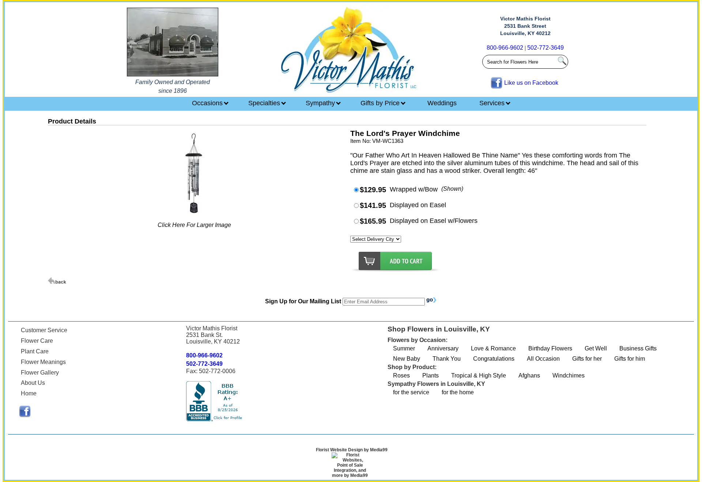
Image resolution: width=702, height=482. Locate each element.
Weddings (442, 103)
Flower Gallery (40, 372)
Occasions (208, 103)
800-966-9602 (505, 48)
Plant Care (35, 351)
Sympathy (321, 103)
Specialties (265, 103)
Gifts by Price (381, 103)
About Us (33, 383)
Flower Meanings (43, 362)
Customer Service (44, 330)
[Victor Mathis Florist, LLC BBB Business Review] (215, 419)
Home (29, 393)
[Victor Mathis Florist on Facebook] (25, 415)
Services (492, 103)
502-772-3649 (545, 48)
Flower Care (37, 341)
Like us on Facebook (531, 83)
